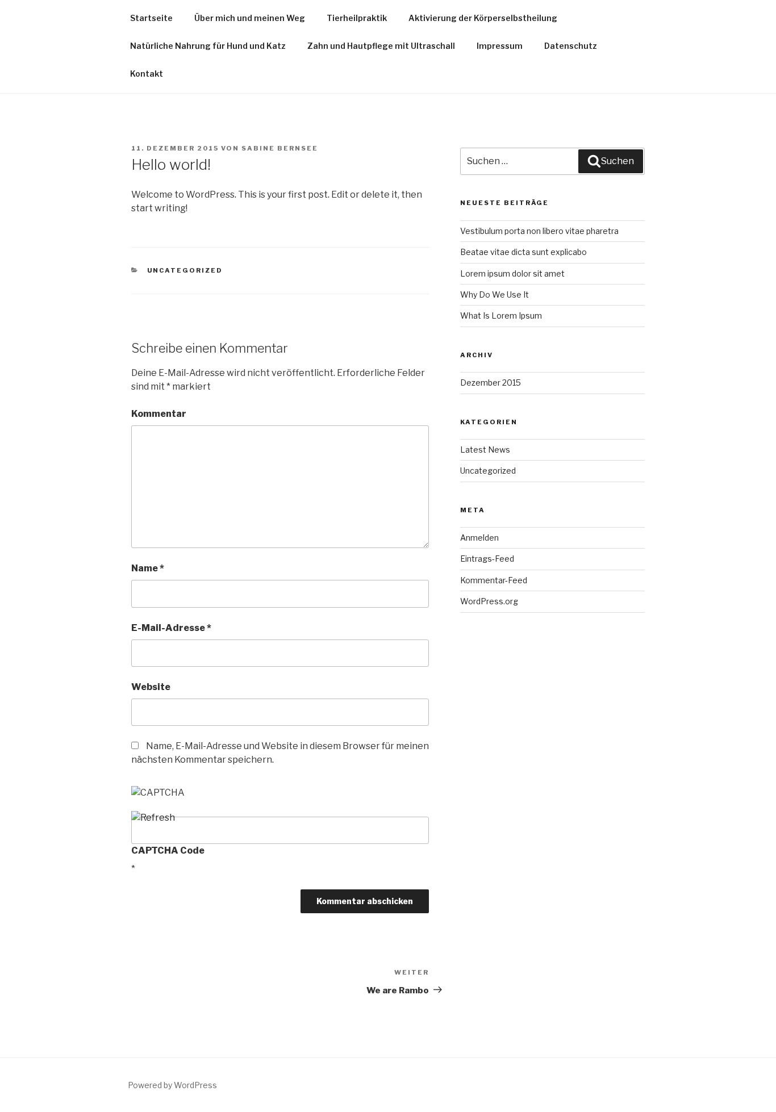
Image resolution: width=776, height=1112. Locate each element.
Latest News (485, 449)
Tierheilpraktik (357, 18)
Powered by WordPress (172, 1085)
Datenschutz (570, 46)
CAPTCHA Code (168, 850)
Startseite (151, 18)
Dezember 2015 (490, 382)
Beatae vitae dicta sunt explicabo (523, 252)
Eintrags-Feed (487, 558)
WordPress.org (489, 601)
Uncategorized (185, 270)
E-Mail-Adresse (171, 627)
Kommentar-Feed (493, 580)
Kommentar (158, 413)
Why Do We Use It (494, 294)
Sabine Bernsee (279, 148)
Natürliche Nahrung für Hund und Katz (208, 46)
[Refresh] (153, 817)
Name (147, 568)
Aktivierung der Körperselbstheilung (482, 18)
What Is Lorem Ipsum (501, 315)
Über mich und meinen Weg (249, 18)
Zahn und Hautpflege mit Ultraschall (381, 46)
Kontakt (146, 73)
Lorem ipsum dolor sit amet (512, 273)
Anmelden (479, 537)
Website (150, 687)
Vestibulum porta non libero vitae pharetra (539, 231)
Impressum (500, 46)
